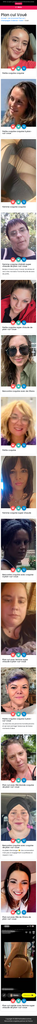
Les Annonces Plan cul (16, 18)
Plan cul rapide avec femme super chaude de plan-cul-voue (18, 1006)
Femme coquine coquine (14, 207)
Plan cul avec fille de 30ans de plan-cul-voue (16, 918)
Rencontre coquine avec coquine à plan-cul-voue (17, 576)
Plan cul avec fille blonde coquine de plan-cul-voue (18, 786)
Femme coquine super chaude (16, 513)
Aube (21, 20)
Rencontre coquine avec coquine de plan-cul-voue (17, 846)
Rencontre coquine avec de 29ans (18, 391)
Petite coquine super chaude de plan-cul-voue (17, 328)
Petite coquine (9, 450)
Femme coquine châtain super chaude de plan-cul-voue (16, 265)
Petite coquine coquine (13, 73)
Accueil (3, 18)
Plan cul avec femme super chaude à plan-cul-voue (15, 660)
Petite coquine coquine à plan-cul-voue (17, 132)
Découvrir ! (18, 3)
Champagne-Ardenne (9, 20)
